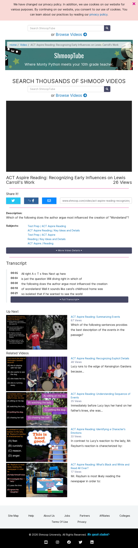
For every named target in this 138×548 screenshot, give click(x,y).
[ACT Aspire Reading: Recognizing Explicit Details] (36, 374)
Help (31, 515)
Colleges (124, 515)
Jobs (67, 515)
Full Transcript (69, 299)
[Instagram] (57, 542)
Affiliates (105, 515)
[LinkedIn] (92, 542)
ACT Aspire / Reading (40, 243)
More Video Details (69, 250)
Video (23, 44)
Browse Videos (69, 34)
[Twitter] (80, 542)
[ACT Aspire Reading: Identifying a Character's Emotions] (36, 444)
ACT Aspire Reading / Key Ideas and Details (54, 230)
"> (30, 200)
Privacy (82, 521)
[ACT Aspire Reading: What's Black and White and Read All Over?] (36, 480)
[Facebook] (69, 542)
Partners (85, 515)
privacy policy (98, 14)
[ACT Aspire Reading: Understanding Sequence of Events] (36, 409)
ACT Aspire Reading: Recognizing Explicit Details (100, 358)
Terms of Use (60, 521)
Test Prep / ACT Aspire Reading (47, 226)
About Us (49, 515)
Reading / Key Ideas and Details (47, 239)
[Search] (107, 28)
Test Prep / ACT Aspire (41, 234)
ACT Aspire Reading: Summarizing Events (95, 316)
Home (13, 44)
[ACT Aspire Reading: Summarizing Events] (36, 332)
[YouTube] (46, 542)
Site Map (13, 515)
